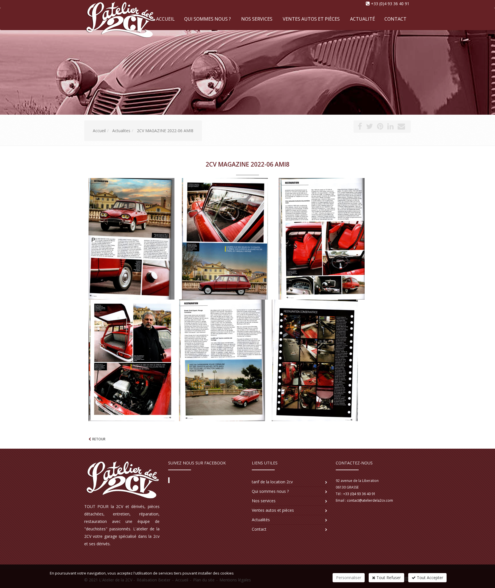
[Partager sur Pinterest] (380, 127)
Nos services (256, 19)
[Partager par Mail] (401, 127)
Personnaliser (348, 577)
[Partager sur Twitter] (369, 127)
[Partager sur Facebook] (360, 127)
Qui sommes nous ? (207, 19)
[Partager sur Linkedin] (390, 127)
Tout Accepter (429, 577)
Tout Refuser (388, 577)
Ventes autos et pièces (311, 19)
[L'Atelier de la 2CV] (83, 18)
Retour (98, 439)
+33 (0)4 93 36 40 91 (390, 3)
